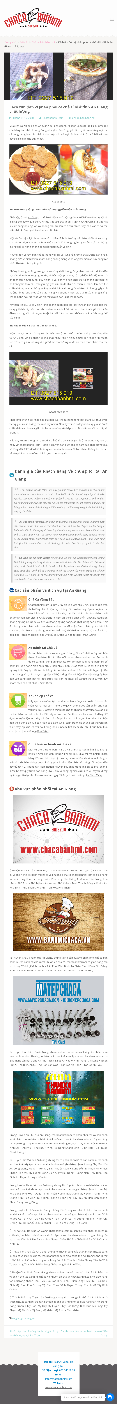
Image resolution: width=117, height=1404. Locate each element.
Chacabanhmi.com (53, 118)
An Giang (33, 217)
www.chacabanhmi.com (58, 1387)
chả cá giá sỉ (29, 1318)
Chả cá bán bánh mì (83, 118)
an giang (17, 1318)
